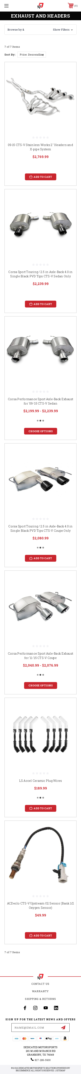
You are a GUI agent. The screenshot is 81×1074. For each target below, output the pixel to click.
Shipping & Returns (40, 998)
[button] (40, 29)
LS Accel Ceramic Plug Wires (40, 781)
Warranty (40, 991)
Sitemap (60, 1070)
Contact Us (40, 983)
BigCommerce (23, 1070)
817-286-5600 (43, 1060)
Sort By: (9, 54)
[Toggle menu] (11, 5)
